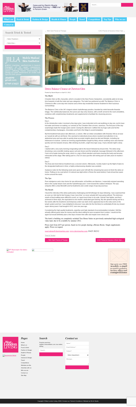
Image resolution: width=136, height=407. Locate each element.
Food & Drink (23, 19)
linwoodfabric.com (49, 344)
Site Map (23, 375)
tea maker (59, 344)
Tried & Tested (50, 235)
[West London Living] (9, 9)
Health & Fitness (59, 19)
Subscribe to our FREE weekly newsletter (118, 262)
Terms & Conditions (76, 401)
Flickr (125, 351)
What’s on (8, 19)
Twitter (125, 345)
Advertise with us (26, 368)
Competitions (94, 19)
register (41, 344)
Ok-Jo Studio (95, 401)
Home (23, 342)
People (73, 19)
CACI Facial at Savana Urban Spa (112, 31)
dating (41, 346)
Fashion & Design (40, 19)
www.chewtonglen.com (78, 231)
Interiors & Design (26, 357)
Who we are (120, 19)
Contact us (8, 24)
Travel (82, 19)
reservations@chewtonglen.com (57, 231)
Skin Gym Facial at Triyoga (55, 31)
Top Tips (107, 19)
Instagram (125, 339)
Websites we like (26, 365)
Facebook (125, 357)
